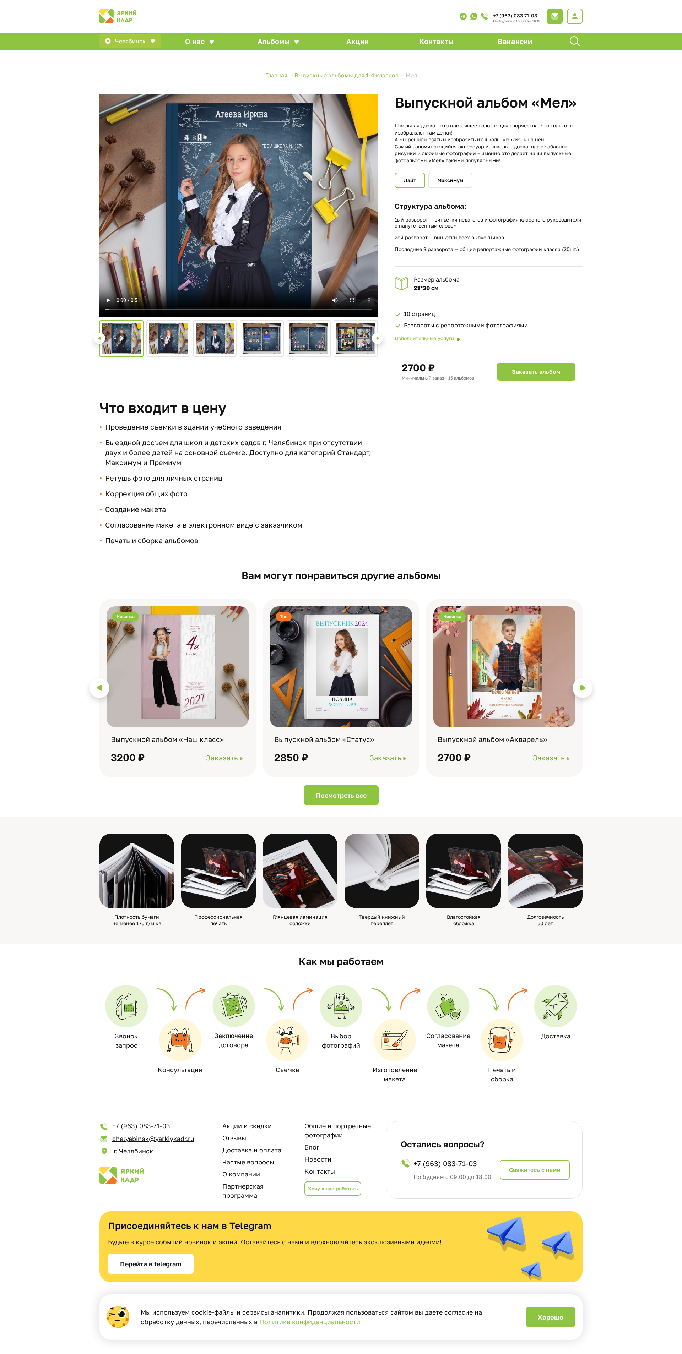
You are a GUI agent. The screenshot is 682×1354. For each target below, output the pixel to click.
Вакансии (515, 41)
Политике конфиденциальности (309, 1322)
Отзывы (234, 1138)
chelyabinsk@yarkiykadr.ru (153, 1138)
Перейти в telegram (151, 1264)
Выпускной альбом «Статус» (324, 739)
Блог (311, 1147)
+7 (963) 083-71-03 (515, 15)
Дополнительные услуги (424, 338)
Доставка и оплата (251, 1150)
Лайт (410, 180)
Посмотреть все (341, 795)
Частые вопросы (248, 1162)
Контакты (436, 41)
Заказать (222, 757)
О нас (195, 41)
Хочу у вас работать (333, 1188)
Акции (357, 41)
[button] (99, 338)
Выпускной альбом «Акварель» (492, 739)
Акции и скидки (247, 1126)
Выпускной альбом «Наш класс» (167, 739)
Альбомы (273, 41)
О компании (241, 1174)
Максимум (450, 180)
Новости (317, 1159)
